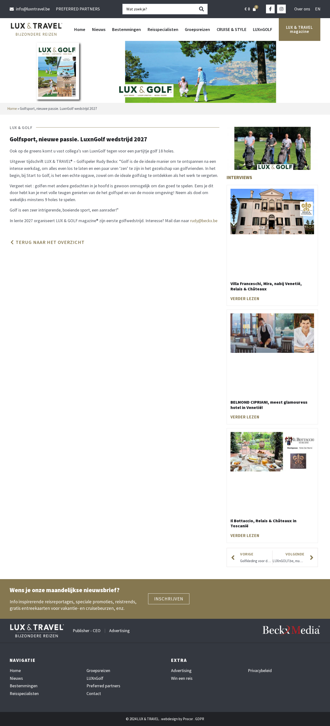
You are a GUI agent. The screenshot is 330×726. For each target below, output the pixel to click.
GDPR (199, 719)
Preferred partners (103, 685)
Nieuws (99, 29)
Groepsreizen (197, 29)
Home (79, 29)
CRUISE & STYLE (231, 29)
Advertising (181, 670)
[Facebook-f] (270, 9)
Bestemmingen (126, 29)
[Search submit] (201, 9)
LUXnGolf (94, 678)
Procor (188, 719)
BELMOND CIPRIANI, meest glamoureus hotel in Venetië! (269, 404)
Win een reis (182, 678)
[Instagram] (281, 9)
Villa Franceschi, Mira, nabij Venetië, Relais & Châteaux (266, 286)
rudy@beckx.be (203, 220)
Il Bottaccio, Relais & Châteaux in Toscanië (263, 523)
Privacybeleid (260, 670)
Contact (93, 693)
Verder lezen (244, 298)
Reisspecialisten (163, 29)
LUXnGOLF (262, 29)
